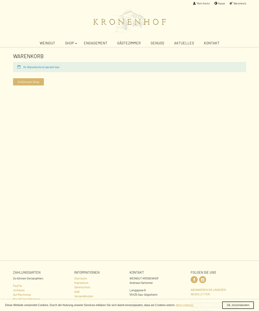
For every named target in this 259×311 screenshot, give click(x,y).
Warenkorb (239, 3)
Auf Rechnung (22, 294)
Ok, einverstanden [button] (238, 305)
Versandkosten (83, 296)
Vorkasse (19, 290)
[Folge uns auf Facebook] (194, 279)
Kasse (221, 3)
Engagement (95, 43)
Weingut (47, 43)
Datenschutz (82, 287)
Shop (69, 43)
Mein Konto (203, 3)
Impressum (81, 282)
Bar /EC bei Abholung (26, 299)
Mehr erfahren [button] (184, 305)
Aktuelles (184, 43)
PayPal (17, 285)
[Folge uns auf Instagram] (202, 279)
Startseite (80, 278)
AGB (77, 291)
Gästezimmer (129, 43)
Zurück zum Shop (28, 82)
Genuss (157, 43)
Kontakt (212, 43)
